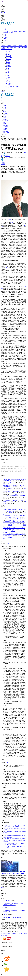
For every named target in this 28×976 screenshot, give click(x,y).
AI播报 (5, 38)
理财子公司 (6, 123)
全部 (10, 49)
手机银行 (5, 120)
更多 (9, 544)
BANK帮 (8, 83)
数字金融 (3, 46)
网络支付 (22, 46)
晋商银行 (10, 525)
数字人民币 (17, 46)
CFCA (5, 117)
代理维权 (19, 519)
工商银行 (8, 219)
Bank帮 (7, 49)
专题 (4, 34)
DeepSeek (8, 54)
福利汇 (20, 31)
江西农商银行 (6, 900)
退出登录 (3, 12)
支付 (4, 107)
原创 (4, 31)
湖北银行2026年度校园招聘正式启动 (12, 917)
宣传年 (5, 37)
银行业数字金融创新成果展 (13, 86)
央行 (4, 907)
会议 (12, 31)
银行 (4, 134)
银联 (4, 108)
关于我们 (3, 933)
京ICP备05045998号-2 (17, 942)
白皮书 (5, 110)
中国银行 (5, 113)
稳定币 (7, 46)
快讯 (7, 31)
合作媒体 (12, 933)
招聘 (10, 31)
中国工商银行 (11, 482)
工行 (24, 152)
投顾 (4, 111)
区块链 (4, 47)
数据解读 (5, 32)
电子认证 (13, 531)
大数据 (11, 222)
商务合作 (17, 933)
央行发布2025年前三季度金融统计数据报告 (14, 838)
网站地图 (22, 933)
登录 (2, 1)
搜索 (2, 43)
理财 (17, 31)
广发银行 (5, 126)
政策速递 (10, 32)
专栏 (4, 35)
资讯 (4, 29)
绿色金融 (5, 125)
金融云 (7, 47)
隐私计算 (11, 46)
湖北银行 (5, 914)
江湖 (15, 31)
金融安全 (15, 47)
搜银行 (5, 40)
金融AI (8, 60)
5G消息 (5, 122)
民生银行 (10, 512)
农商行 (5, 129)
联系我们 (7, 933)
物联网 (11, 47)
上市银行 (5, 128)
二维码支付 (10, 488)
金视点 (24, 31)
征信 (4, 116)
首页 (4, 28)
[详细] (2, 888)
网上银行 (5, 114)
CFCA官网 (4, 935)
